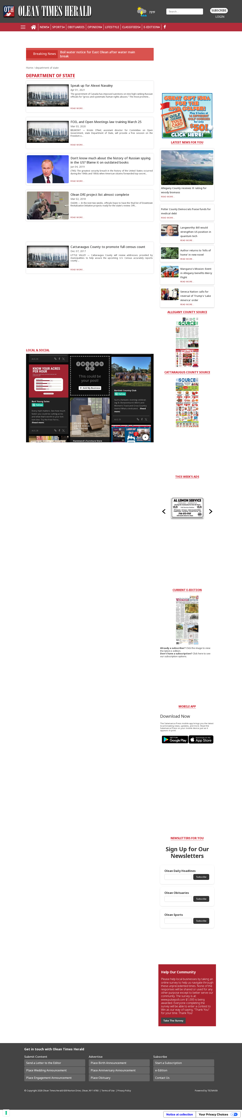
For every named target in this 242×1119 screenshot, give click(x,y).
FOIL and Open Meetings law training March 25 (106, 122)
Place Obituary (100, 1078)
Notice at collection (179, 1114)
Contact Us (162, 1078)
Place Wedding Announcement (46, 1070)
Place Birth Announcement (108, 1063)
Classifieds (130, 27)
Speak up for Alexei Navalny (92, 85)
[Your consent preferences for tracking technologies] (6, 1112)
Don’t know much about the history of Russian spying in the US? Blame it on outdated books (110, 160)
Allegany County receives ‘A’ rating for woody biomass (184, 190)
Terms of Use (108, 1090)
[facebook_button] (165, 27)
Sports (57, 27)
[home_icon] (33, 27)
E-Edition (150, 27)
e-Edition (161, 1070)
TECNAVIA (212, 1090)
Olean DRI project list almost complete (100, 194)
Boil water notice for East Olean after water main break (97, 54)
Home (30, 67)
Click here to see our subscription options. (185, 655)
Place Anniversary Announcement (113, 1070)
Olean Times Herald (53, 1090)
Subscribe (219, 10)
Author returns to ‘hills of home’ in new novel (195, 252)
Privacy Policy (124, 1090)
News (44, 27)
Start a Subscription (168, 1063)
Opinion (94, 27)
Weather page (146, 13)
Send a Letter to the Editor (43, 1063)
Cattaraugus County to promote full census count (108, 247)
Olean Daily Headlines (180, 871)
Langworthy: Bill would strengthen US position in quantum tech (195, 232)
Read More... (78, 108)
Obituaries (76, 27)
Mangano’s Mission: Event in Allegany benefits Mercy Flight (196, 273)
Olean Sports (173, 915)
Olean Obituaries (176, 893)
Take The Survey (173, 1020)
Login (219, 16)
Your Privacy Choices (213, 1114)
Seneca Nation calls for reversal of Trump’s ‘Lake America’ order (195, 296)
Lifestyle (112, 27)
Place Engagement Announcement (49, 1078)
